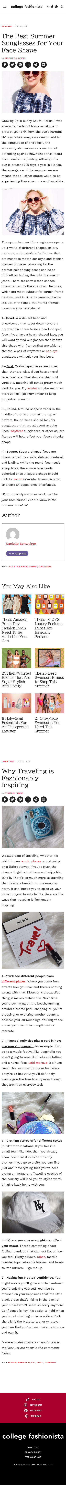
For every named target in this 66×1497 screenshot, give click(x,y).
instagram (36, 1405)
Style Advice (20, 567)
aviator (32, 388)
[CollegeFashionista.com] (26, 6)
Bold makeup (38, 1062)
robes (41, 1257)
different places (14, 981)
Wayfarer (16, 431)
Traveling (50, 1362)
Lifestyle (8, 761)
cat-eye (51, 351)
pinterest (36, 1410)
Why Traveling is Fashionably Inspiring (28, 778)
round (18, 479)
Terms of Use (33, 1457)
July (10, 567)
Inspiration (24, 1362)
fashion (12, 1362)
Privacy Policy (33, 1452)
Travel (40, 1362)
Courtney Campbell (15, 793)
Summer (33, 567)
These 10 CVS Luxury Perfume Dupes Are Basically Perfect (48, 628)
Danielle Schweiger (15, 58)
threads (36, 1416)
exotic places (31, 861)
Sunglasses (45, 567)
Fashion (7, 26)
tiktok (36, 1399)
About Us (33, 1447)
